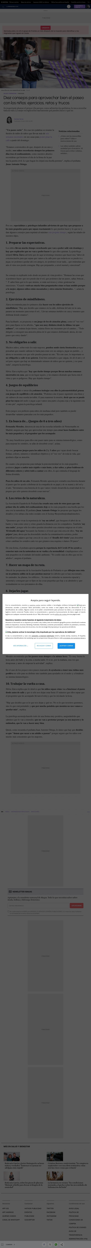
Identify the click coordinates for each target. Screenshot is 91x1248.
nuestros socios (35, 605)
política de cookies (61, 614)
